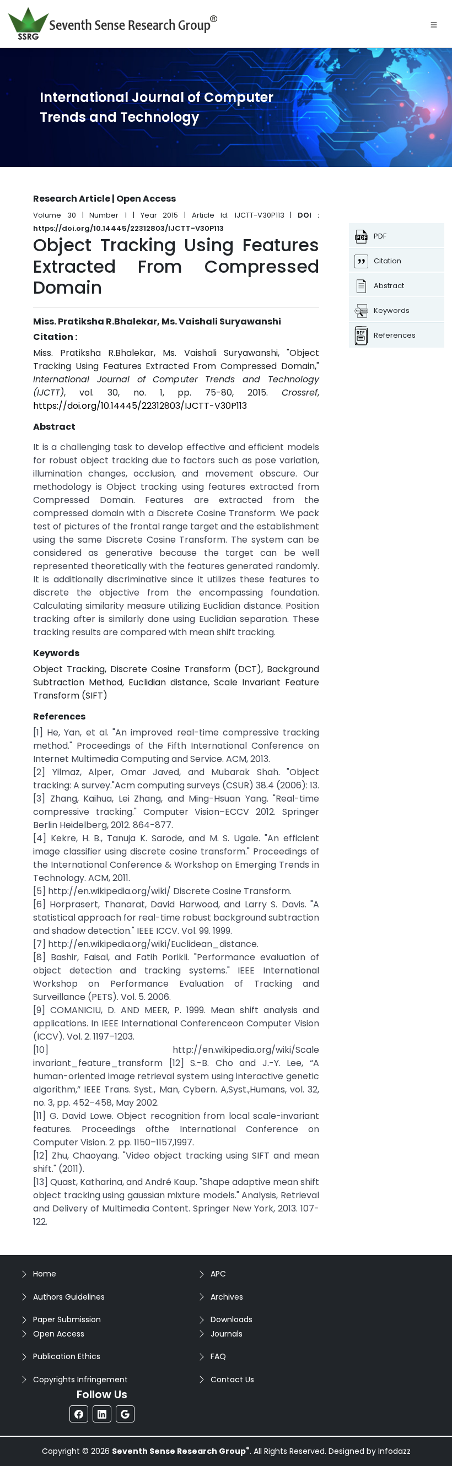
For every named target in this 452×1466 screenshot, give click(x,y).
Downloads (231, 1319)
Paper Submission (67, 1319)
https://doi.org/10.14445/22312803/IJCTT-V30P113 (140, 405)
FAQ (218, 1356)
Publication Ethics (66, 1356)
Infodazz (394, 1451)
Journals (227, 1333)
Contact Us (232, 1379)
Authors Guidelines (69, 1296)
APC (218, 1273)
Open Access (58, 1333)
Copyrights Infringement (80, 1379)
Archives (227, 1296)
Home (44, 1273)
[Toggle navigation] (433, 23)
